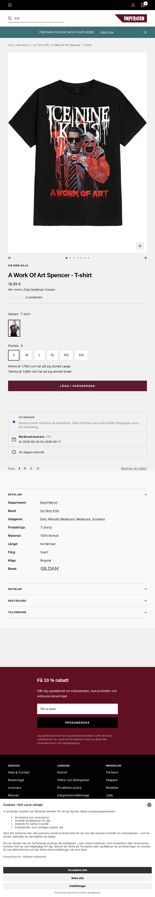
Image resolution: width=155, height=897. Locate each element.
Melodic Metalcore (61, 519)
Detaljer (15, 494)
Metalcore (83, 519)
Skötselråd (17, 600)
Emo (43, 519)
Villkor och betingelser (73, 780)
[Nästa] (145, 257)
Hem (11, 45)
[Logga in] (133, 5)
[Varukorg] (143, 5)
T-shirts (46, 527)
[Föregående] (10, 257)
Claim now (106, 32)
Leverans (14, 788)
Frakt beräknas (34, 289)
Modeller (112, 788)
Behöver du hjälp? (134, 468)
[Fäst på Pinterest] (25, 468)
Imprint (62, 772)
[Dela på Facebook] (19, 468)
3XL (81, 355)
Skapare (112, 780)
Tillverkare (17, 612)
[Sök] (36, 18)
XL (52, 355)
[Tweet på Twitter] (31, 468)
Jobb (109, 795)
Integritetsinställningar (73, 795)
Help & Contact (18, 772)
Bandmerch (24, 45)
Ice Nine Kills (41, 45)
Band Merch (49, 502)
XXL (66, 355)
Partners (112, 772)
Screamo (98, 519)
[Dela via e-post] (38, 468)
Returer (13, 795)
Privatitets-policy (69, 788)
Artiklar (15, 589)
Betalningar (16, 780)
